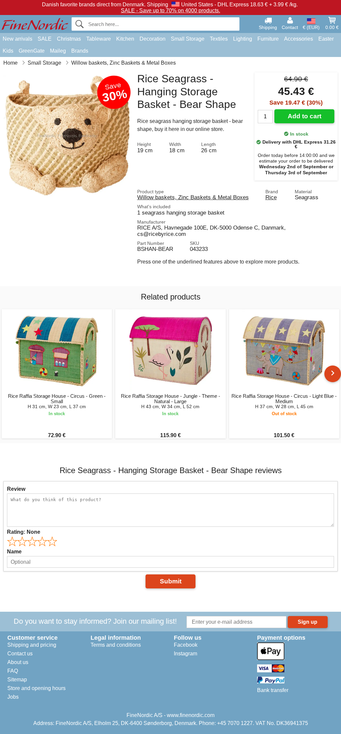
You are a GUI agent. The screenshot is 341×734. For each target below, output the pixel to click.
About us (17, 662)
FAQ (12, 671)
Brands (79, 51)
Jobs (13, 697)
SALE (45, 39)
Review (16, 489)
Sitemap (17, 679)
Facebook (185, 645)
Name (14, 551)
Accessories (298, 39)
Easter (326, 39)
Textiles (219, 39)
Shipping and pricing (31, 645)
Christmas (69, 39)
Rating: (23, 532)
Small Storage (187, 39)
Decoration (153, 39)
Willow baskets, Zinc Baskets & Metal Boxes (193, 197)
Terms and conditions (116, 645)
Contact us (20, 653)
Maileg (58, 51)
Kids (8, 51)
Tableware (98, 39)
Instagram (185, 653)
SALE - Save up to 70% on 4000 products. (170, 10)
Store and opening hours (36, 688)
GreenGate (32, 51)
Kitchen (125, 39)
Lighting (242, 39)
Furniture (268, 39)
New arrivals (17, 39)
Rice (271, 197)
